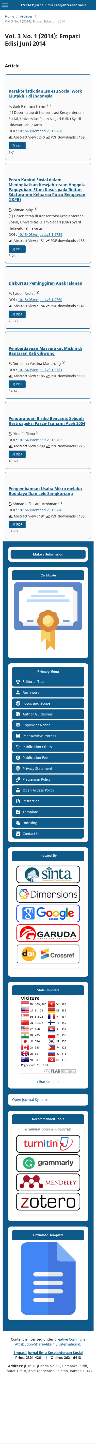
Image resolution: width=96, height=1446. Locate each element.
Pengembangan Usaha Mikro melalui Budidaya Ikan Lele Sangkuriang (45, 491)
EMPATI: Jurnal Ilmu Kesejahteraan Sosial (54, 5)
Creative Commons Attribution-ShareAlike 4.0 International (50, 1342)
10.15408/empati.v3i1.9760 (40, 299)
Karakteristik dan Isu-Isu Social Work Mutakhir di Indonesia (45, 93)
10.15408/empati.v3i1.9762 (40, 439)
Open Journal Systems (30, 1099)
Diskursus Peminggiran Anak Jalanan (45, 283)
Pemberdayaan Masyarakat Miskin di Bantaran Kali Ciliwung (45, 351)
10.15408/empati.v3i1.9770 (40, 510)
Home (9, 16)
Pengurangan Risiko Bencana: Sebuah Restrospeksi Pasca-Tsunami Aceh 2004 (47, 421)
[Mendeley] (48, 1182)
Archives (26, 16)
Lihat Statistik (48, 1081)
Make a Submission (48, 554)
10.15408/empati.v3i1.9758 (40, 131)
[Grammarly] (48, 1163)
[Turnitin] (48, 1144)
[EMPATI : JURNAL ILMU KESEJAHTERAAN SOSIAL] (48, 651)
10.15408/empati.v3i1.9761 (40, 369)
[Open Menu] (5, 5)
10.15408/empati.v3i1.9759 (40, 234)
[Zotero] (48, 1201)
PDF (19, 145)
